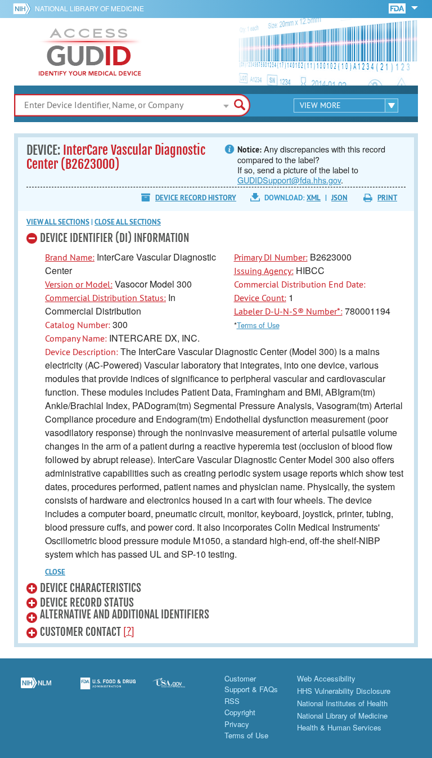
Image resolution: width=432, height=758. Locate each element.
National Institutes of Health (342, 703)
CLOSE (55, 572)
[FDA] (398, 7)
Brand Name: (69, 257)
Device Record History (195, 198)
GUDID (90, 52)
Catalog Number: (77, 324)
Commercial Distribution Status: (105, 297)
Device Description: (81, 351)
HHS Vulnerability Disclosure (343, 690)
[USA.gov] (180, 690)
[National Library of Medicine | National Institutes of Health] (36, 690)
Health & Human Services (339, 727)
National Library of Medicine (89, 8)
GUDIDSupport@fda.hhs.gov (289, 180)
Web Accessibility (326, 678)
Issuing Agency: (264, 270)
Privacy (236, 724)
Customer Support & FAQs (251, 684)
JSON (339, 198)
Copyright (239, 712)
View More (320, 105)
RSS (232, 701)
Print (387, 198)
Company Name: (76, 338)
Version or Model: (78, 284)
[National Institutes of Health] (24, 8)
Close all (127, 222)
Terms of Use (258, 325)
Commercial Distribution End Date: (300, 284)
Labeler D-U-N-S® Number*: (288, 311)
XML (314, 198)
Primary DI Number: (271, 257)
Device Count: (260, 297)
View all (57, 222)
